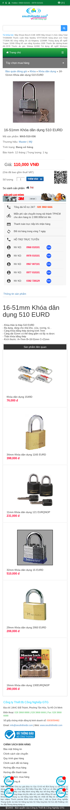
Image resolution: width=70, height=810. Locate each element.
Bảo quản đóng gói (16, 71)
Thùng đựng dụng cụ (16, 804)
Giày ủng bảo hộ (43, 802)
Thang (3, 802)
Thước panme (17, 799)
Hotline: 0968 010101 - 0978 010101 (27, 3)
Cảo (35, 787)
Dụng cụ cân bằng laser (22, 797)
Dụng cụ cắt (55, 787)
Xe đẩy (4, 804)
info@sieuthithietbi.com (21, 725)
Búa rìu (29, 787)
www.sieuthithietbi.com (51, 725)
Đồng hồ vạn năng (53, 794)
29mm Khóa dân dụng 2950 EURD (26, 627)
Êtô (27, 789)
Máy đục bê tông (43, 792)
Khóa (33, 71)
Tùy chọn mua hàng (17, 62)
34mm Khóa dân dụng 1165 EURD (26, 454)
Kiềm (31, 789)
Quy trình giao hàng (13, 758)
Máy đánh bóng (28, 792)
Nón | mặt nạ (45, 799)
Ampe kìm (22, 794)
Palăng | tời (63, 802)
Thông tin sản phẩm (14, 293)
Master (23, 141)
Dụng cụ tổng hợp (17, 789)
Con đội (54, 802)
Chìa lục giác (20, 787)
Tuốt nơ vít (47, 789)
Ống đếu (38, 789)
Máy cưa (17, 792)
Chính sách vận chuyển (15, 753)
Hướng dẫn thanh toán (15, 772)
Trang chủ (15, 52)
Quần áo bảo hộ (14, 802)
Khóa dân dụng (47, 71)
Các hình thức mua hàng (16, 777)
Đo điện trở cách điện (35, 794)
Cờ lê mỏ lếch (43, 787)
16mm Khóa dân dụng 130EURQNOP (28, 685)
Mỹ (30, 141)
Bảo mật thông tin (12, 749)
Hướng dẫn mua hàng (14, 767)
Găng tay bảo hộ (28, 802)
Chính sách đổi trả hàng (15, 763)
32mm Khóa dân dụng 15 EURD (25, 569)
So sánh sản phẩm (14, 188)
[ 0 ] (62, 3)
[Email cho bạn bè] (31, 187)
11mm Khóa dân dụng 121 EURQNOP (28, 512)
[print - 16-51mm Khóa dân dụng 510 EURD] (27, 187)
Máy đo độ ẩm (55, 797)
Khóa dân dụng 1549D (19, 396)
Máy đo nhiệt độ (41, 797)
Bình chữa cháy (31, 799)
